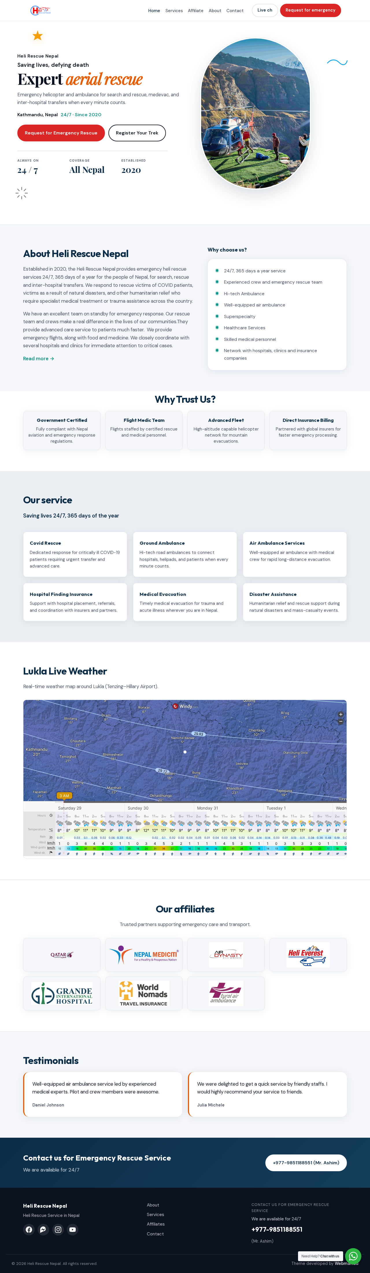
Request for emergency (310, 10)
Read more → (38, 358)
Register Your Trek (137, 133)
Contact (235, 11)
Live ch (265, 10)
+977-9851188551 (276, 1229)
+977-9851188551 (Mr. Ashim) (306, 1163)
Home (154, 11)
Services (174, 11)
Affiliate (196, 11)
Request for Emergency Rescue (61, 133)
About (215, 11)
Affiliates (156, 1224)
